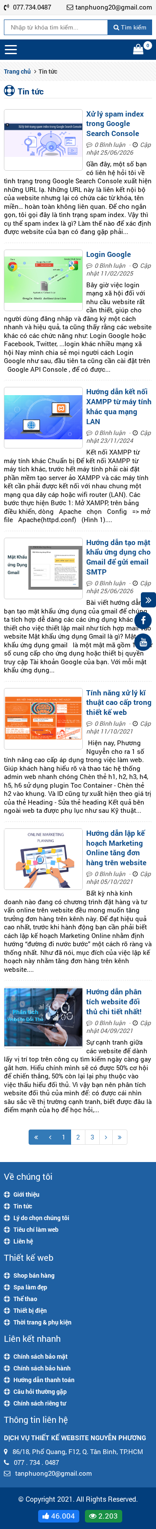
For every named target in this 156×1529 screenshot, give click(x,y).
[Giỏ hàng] (139, 50)
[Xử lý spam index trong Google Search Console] (43, 140)
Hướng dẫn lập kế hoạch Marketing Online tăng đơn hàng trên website (116, 847)
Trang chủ (17, 71)
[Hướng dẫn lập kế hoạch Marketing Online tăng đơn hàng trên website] (43, 859)
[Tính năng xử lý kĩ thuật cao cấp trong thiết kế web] (43, 719)
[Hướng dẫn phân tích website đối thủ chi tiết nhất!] (43, 1018)
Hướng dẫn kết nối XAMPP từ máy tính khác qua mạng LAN (119, 406)
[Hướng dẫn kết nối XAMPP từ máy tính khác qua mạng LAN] (43, 417)
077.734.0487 (32, 7)
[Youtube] (143, 642)
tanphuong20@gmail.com (113, 7)
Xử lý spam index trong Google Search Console (115, 124)
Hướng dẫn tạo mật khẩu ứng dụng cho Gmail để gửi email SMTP (118, 557)
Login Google (108, 254)
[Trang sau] (106, 1137)
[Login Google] (43, 280)
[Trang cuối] (119, 1137)
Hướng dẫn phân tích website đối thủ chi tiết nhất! (114, 1001)
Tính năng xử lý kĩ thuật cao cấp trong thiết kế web (119, 702)
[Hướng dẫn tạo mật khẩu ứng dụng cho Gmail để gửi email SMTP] (43, 568)
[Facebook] (143, 620)
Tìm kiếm (132, 27)
